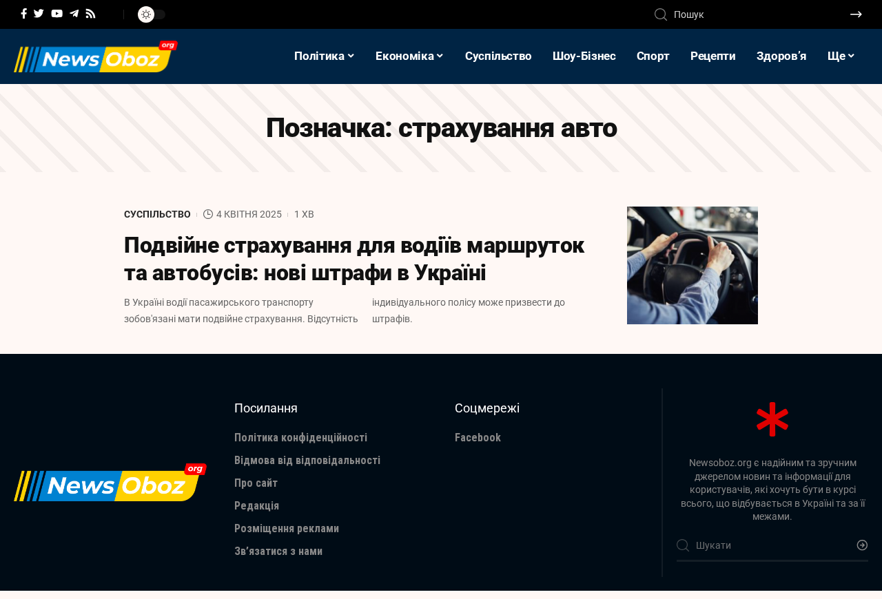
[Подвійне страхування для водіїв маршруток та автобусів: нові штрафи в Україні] (692, 265)
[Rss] (90, 14)
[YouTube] (57, 14)
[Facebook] (23, 14)
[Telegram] (74, 14)
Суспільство (157, 214)
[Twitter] (39, 14)
